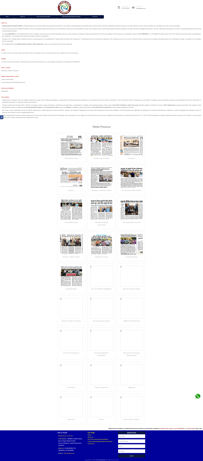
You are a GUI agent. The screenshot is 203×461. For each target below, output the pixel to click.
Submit (132, 456)
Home (7, 16)
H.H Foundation (101, 460)
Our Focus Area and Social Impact (98, 439)
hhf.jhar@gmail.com (141, 8)
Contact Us (95, 16)
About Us (22, 16)
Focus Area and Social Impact (43, 16)
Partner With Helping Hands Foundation (71, 16)
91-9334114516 (126, 8)
